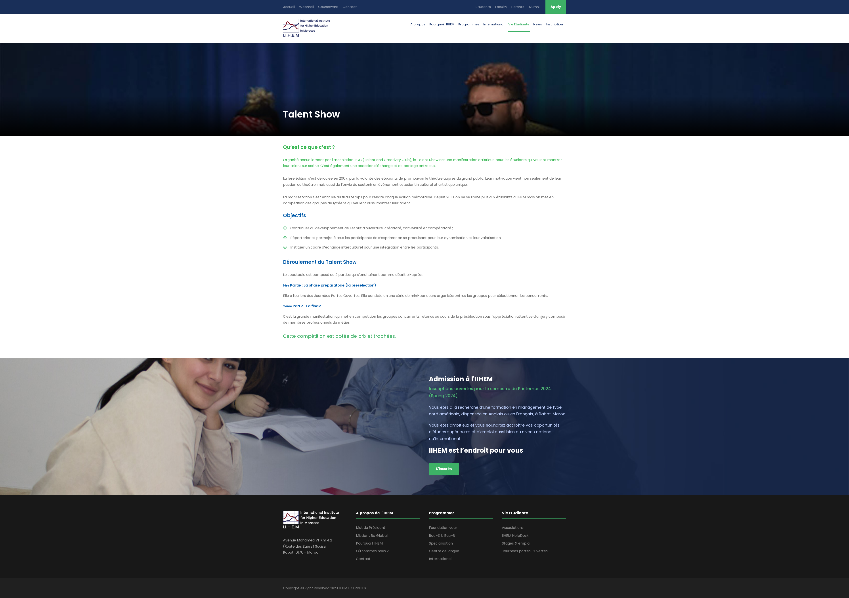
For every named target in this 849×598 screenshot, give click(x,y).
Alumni (534, 6)
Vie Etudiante (518, 24)
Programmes (468, 24)
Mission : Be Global (372, 535)
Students (483, 6)
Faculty (501, 6)
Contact (350, 6)
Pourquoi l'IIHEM (441, 24)
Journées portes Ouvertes (525, 551)
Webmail (306, 6)
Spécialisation (441, 543)
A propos (417, 24)
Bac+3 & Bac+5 (442, 535)
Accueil (289, 6)
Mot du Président (370, 527)
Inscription (554, 24)
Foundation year (443, 527)
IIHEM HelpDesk (515, 535)
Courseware (328, 6)
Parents (517, 6)
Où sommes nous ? (372, 551)
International (493, 24)
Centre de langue (444, 551)
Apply (556, 6)
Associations (513, 527)
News (537, 24)
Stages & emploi (516, 543)
